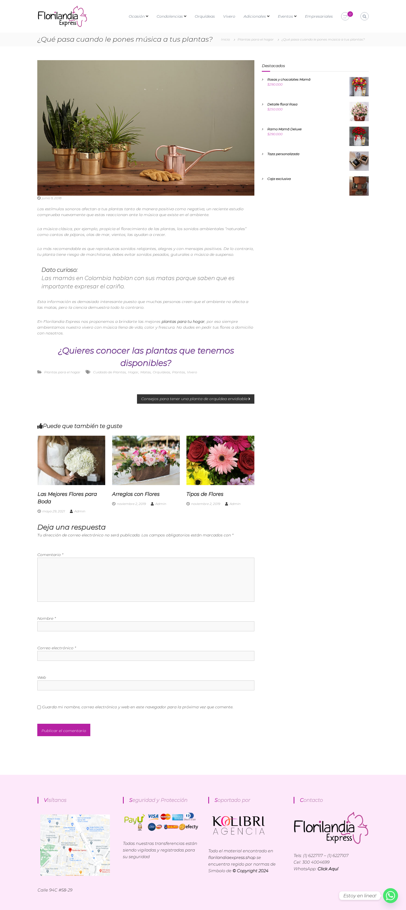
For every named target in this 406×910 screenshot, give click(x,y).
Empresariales (319, 16)
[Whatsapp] (390, 895)
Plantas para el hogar (256, 39)
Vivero (229, 16)
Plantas (178, 372)
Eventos (285, 16)
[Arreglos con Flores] (146, 459)
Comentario (50, 554)
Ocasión (137, 16)
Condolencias (170, 16)
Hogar (133, 372)
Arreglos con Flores (136, 494)
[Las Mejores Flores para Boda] (72, 459)
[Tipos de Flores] (220, 459)
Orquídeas (205, 16)
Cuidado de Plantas (109, 372)
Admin (79, 511)
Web (41, 677)
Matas (145, 372)
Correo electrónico (56, 647)
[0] (345, 16)
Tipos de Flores (204, 494)
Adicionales (255, 16)
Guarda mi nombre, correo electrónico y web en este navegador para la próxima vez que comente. (137, 706)
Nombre (46, 618)
